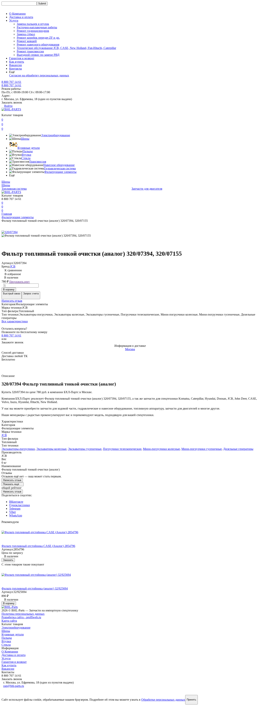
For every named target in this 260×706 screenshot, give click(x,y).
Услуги (6, 658)
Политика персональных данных (23, 613)
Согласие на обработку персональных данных (39, 75)
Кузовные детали (29, 147)
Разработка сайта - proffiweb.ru (21, 617)
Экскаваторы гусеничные (84, 449)
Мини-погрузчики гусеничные (201, 449)
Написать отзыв (12, 300)
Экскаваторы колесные (51, 449)
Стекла (25, 158)
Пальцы (27, 151)
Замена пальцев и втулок (33, 24)
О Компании (17, 13)
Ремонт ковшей (27, 41)
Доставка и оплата (21, 17)
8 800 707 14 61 (11, 85)
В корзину (8, 289)
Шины (25, 138)
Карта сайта (9, 620)
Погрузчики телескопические (122, 449)
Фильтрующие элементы (60, 171)
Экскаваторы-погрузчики (18, 449)
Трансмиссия (37, 161)
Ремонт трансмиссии (30, 51)
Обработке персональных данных (163, 699)
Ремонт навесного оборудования (38, 44)
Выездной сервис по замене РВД (38, 54)
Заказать (8, 560)
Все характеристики (15, 321)
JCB (12, 266)
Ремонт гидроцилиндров (33, 30)
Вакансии (15, 65)
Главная (7, 213)
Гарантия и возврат (21, 58)
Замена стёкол (26, 34)
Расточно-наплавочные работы (37, 27)
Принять (191, 699)
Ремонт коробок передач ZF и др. (38, 37)
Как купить (16, 61)
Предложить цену (19, 281)
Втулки (26, 154)
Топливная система (14, 188)
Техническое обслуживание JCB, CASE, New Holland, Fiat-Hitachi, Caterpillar (66, 48)
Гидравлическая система (60, 168)
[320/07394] (10, 232)
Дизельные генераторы (238, 449)
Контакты (15, 68)
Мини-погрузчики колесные (161, 449)
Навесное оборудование (59, 165)
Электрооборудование (55, 135)
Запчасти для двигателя (147, 188)
